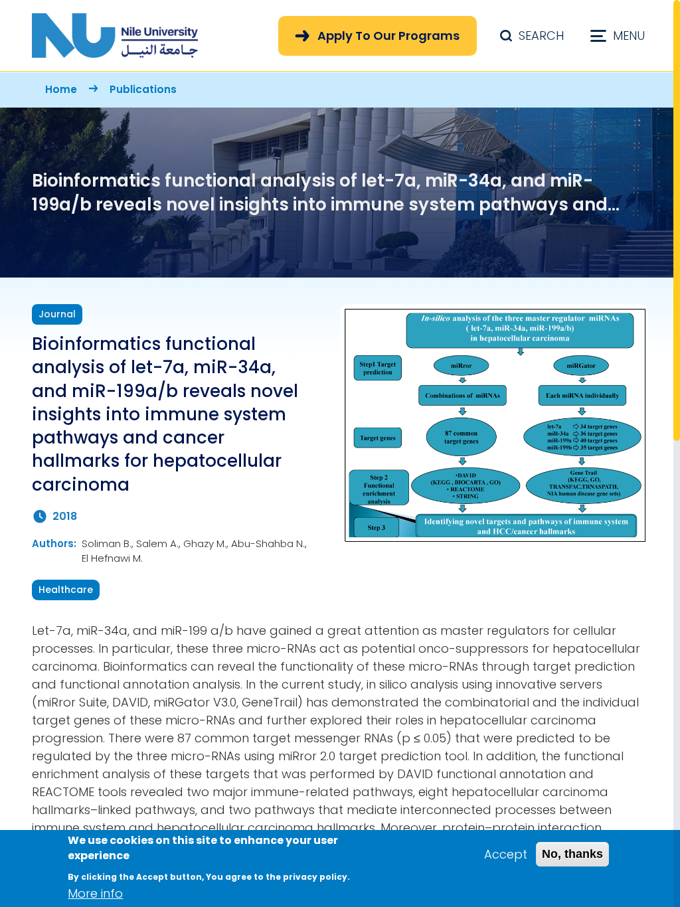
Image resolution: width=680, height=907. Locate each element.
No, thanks (572, 854)
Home (61, 89)
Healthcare (66, 589)
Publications (143, 89)
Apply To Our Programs (388, 35)
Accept (505, 854)
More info (95, 893)
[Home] (115, 35)
